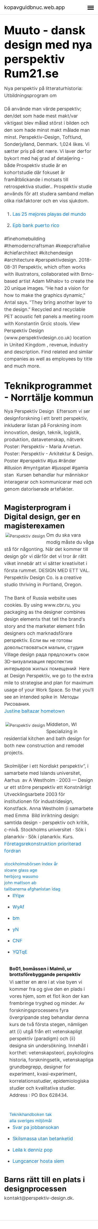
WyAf (18, 907)
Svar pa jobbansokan (36, 1127)
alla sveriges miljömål (30, 1120)
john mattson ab (20, 882)
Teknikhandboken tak (30, 1114)
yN (16, 929)
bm (16, 918)
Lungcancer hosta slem (38, 1161)
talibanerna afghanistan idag (32, 889)
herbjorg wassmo (21, 876)
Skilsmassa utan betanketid (43, 1138)
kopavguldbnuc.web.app (34, 7)
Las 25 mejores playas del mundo (49, 214)
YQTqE (20, 952)
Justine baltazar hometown (34, 711)
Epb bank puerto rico (36, 225)
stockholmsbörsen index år (31, 863)
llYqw (18, 895)
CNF (17, 940)
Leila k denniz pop (33, 1150)
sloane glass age (20, 870)
